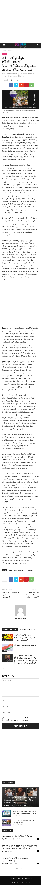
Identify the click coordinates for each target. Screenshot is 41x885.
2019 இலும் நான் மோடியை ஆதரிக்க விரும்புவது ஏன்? (32, 595)
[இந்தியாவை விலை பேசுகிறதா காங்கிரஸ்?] (7, 648)
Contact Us (28, 879)
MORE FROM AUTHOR (27, 629)
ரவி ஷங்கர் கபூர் (8, 80)
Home (4, 50)
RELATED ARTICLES (10, 629)
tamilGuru (7, 805)
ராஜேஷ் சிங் (5, 863)
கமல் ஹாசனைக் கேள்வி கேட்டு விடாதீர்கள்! (19, 836)
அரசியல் (10, 50)
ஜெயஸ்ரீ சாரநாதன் (7, 839)
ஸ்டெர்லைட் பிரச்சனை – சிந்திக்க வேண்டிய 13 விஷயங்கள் (10, 595)
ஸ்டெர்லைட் (29, 570)
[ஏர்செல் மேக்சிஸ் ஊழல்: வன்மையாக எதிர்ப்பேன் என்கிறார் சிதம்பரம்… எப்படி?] (6, 813)
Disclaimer (12, 879)
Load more (19, 868)
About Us (20, 879)
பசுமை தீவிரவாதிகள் (19, 570)
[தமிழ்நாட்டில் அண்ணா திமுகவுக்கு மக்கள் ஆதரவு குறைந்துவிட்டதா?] (7, 637)
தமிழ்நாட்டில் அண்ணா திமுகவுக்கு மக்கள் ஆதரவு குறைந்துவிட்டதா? (24, 637)
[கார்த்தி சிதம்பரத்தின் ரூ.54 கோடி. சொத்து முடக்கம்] (6, 822)
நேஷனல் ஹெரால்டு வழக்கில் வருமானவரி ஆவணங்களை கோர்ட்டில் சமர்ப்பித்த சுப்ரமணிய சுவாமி (20, 800)
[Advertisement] (20, 21)
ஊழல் (10, 570)
